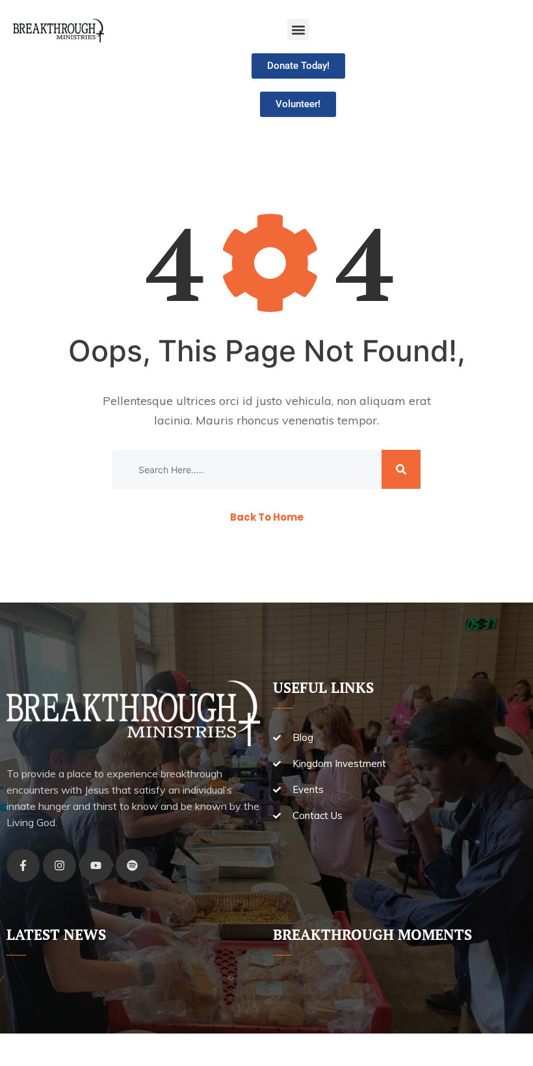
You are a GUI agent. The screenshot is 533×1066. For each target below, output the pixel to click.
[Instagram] (59, 865)
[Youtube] (95, 865)
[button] (298, 29)
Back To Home (267, 517)
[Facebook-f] (23, 865)
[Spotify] (132, 865)
